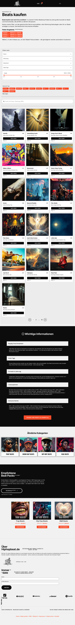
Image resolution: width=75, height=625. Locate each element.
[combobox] (37, 54)
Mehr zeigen (5, 93)
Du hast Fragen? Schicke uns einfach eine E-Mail (62, 609)
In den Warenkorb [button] (20, 527)
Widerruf (35, 616)
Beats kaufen (24, 616)
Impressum (42, 616)
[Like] (6, 140)
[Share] (4, 140)
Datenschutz (50, 616)
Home (17, 616)
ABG (30, 616)
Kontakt (57, 616)
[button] (60, 3)
